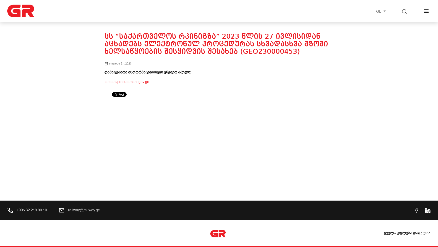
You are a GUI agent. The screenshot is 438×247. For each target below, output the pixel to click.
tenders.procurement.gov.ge (126, 81)
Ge (379, 11)
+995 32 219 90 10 (31, 210)
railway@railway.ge (83, 210)
